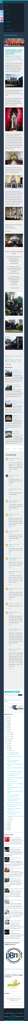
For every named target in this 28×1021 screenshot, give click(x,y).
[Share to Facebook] (10, 364)
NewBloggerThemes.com (14, 1018)
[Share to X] (9, 364)
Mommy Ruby (12, 571)
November (9, 734)
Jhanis (10, 544)
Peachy (10, 612)
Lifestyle (8, 9)
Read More (17, 381)
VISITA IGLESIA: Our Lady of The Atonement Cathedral (18, 402)
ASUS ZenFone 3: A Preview (16, 847)
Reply (10, 471)
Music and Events (10, 30)
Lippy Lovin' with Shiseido (15, 837)
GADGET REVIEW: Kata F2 (16, 910)
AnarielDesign (12, 1016)
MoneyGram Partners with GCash (14, 802)
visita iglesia (20, 59)
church (15, 57)
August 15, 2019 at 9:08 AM (16, 603)
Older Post (20, 448)
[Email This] (6, 364)
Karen (10, 531)
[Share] (1, 20)
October (9, 736)
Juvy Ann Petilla (12, 500)
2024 (7, 720)
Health (7, 25)
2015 (7, 826)
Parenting (8, 21)
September (9, 738)
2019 (7, 729)
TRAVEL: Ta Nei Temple (15, 878)
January (9, 821)
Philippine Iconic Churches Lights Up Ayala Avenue (17, 417)
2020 (7, 727)
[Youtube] (14, 691)
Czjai (10, 475)
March (8, 748)
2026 (7, 716)
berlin (10, 514)
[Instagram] (12, 691)
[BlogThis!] (7, 364)
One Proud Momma (13, 629)
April (8, 746)
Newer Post (7, 448)
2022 (7, 724)
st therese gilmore (13, 59)
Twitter (20, 360)
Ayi (9, 603)
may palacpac (12, 458)
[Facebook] (10, 691)
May (8, 745)
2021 (7, 725)
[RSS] (19, 691)
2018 (7, 731)
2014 (7, 828)
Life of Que (11, 489)
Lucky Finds (11, 588)
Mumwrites (11, 649)
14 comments (9, 61)
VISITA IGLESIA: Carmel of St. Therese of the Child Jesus (13, 52)
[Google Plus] (5, 691)
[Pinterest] (17, 691)
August (9, 739)
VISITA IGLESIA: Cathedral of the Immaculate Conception (18, 433)
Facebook (14, 360)
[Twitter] (8, 691)
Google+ (9, 361)
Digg (20, 361)
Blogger (16, 1000)
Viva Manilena (10, 35)
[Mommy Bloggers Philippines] (14, 988)
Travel (7, 13)
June (8, 743)
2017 (7, 823)
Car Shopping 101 (10, 750)
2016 (7, 824)
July (8, 741)
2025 (7, 718)
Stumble (15, 361)
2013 (7, 830)
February (9, 819)
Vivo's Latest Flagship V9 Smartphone (15, 771)
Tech (7, 17)
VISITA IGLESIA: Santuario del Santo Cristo (17, 386)
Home (7, 5)
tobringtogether (12, 558)
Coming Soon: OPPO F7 (12, 781)
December (9, 732)
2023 (7, 722)
